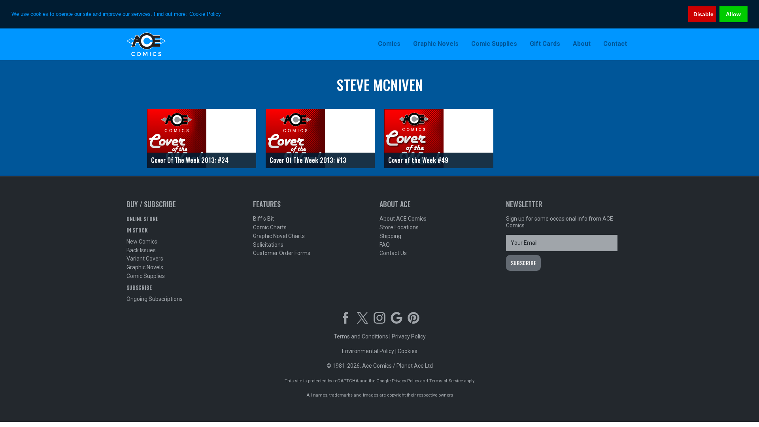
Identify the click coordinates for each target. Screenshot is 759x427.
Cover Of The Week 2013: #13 (308, 160)
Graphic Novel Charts (279, 236)
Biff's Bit (263, 218)
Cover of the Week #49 (418, 160)
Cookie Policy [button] (205, 14)
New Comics (141, 241)
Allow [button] (733, 14)
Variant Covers (144, 258)
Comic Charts (270, 227)
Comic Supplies (145, 276)
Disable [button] (703, 14)
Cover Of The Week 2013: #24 (189, 160)
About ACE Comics (403, 218)
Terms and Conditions (361, 336)
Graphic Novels (144, 267)
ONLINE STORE (142, 218)
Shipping (390, 236)
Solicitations (268, 245)
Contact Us (393, 253)
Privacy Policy (409, 336)
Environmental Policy (368, 351)
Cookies (407, 351)
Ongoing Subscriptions (154, 299)
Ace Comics (177, 44)
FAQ (385, 245)
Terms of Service (446, 381)
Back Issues (141, 250)
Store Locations (399, 227)
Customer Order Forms (281, 253)
